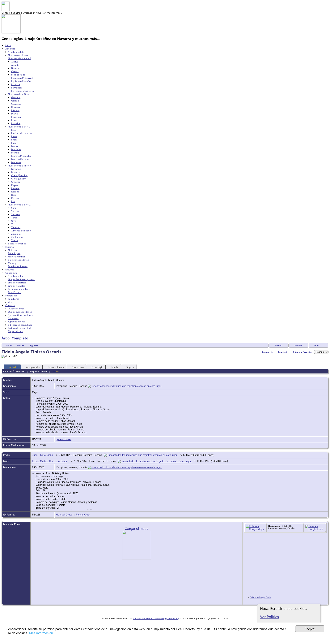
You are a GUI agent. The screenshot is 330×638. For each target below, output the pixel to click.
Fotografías (11, 295)
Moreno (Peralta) (20, 159)
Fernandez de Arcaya (22, 91)
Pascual (15, 188)
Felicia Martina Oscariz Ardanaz (49, 461)
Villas (11, 302)
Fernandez (17, 87)
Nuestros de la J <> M (19, 126)
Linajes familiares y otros (21, 279)
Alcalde (15, 65)
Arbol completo (16, 52)
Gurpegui (16, 104)
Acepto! (309, 628)
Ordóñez (15, 181)
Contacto (10, 305)
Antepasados (33, 367)
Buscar (278, 345)
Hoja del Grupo (64, 514)
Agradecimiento (16, 321)
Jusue (14, 136)
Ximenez (15, 227)
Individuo (13, 367)
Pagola (15, 185)
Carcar (15, 71)
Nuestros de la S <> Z (19, 204)
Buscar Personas (17, 243)
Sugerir (130, 367)
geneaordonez (63, 439)
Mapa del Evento (38, 371)
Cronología (97, 367)
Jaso (13, 129)
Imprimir (283, 352)
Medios (298, 345)
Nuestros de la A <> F (19, 58)
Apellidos (10, 48)
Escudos (9, 269)
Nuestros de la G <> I (19, 94)
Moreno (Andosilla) (21, 155)
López (14, 139)
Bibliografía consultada (20, 324)
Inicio (8, 45)
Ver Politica (269, 616)
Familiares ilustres (18, 266)
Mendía (15, 152)
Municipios (13, 263)
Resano (15, 191)
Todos (56, 371)
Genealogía (11, 272)
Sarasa (15, 211)
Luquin (14, 142)
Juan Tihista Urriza (42, 455)
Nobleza (12, 250)
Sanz (13, 207)
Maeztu (15, 146)
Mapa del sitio (15, 331)
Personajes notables (19, 289)
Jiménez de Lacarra (21, 133)
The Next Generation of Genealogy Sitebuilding (156, 618)
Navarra (15, 172)
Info (316, 345)
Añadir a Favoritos (302, 352)
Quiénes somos (16, 308)
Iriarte (14, 113)
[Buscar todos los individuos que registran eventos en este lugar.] (125, 386)
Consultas (13, 318)
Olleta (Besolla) (19, 175)
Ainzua (15, 61)
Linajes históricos (17, 282)
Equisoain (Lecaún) (21, 81)
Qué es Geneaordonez (20, 311)
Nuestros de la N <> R (19, 165)
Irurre (14, 120)
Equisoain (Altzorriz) (22, 78)
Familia (115, 367)
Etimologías (14, 253)
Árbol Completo (15, 338)
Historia (9, 246)
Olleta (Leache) (19, 178)
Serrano (15, 214)
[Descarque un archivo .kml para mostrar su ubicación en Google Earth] (314, 529)
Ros (13, 201)
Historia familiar (16, 256)
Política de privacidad (19, 328)
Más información (41, 632)
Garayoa (15, 97)
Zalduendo (17, 237)
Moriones (16, 162)
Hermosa (16, 107)
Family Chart (83, 514)
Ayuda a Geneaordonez (20, 315)
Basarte (15, 68)
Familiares (13, 298)
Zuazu (14, 240)
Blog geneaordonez (18, 259)
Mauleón (16, 149)
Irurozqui (16, 117)
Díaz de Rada (18, 74)
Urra (13, 220)
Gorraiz (15, 100)
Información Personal (13, 371)
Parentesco (78, 367)
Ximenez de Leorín (21, 230)
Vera (13, 224)
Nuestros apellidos (18, 55)
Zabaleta (16, 233)
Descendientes (56, 367)
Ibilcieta (15, 110)
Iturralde (15, 123)
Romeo (15, 198)
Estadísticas (14, 292)
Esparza (15, 84)
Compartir (267, 352)
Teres (14, 217)
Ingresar (33, 345)
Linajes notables (16, 285)
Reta (13, 194)
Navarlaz (16, 168)
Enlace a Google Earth (260, 597)
